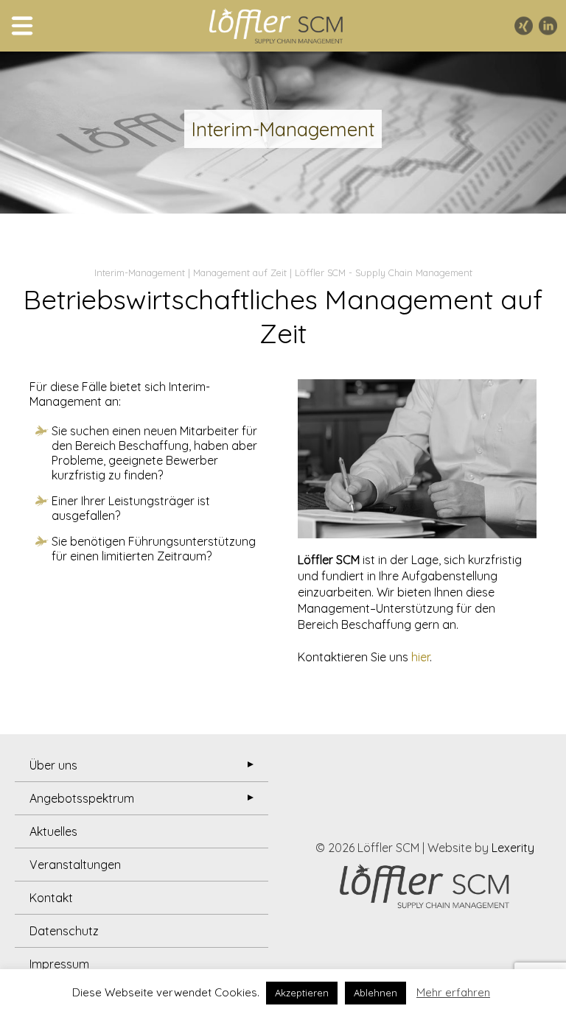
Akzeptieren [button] (302, 993)
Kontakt (51, 897)
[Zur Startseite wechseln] (276, 25)
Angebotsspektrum (81, 798)
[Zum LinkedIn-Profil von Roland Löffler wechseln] (548, 26)
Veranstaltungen (75, 864)
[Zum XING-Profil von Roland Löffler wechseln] (523, 26)
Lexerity (513, 847)
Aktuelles (53, 831)
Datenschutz (64, 930)
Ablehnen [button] (375, 993)
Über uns (53, 765)
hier (420, 657)
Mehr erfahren (453, 992)
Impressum (59, 964)
